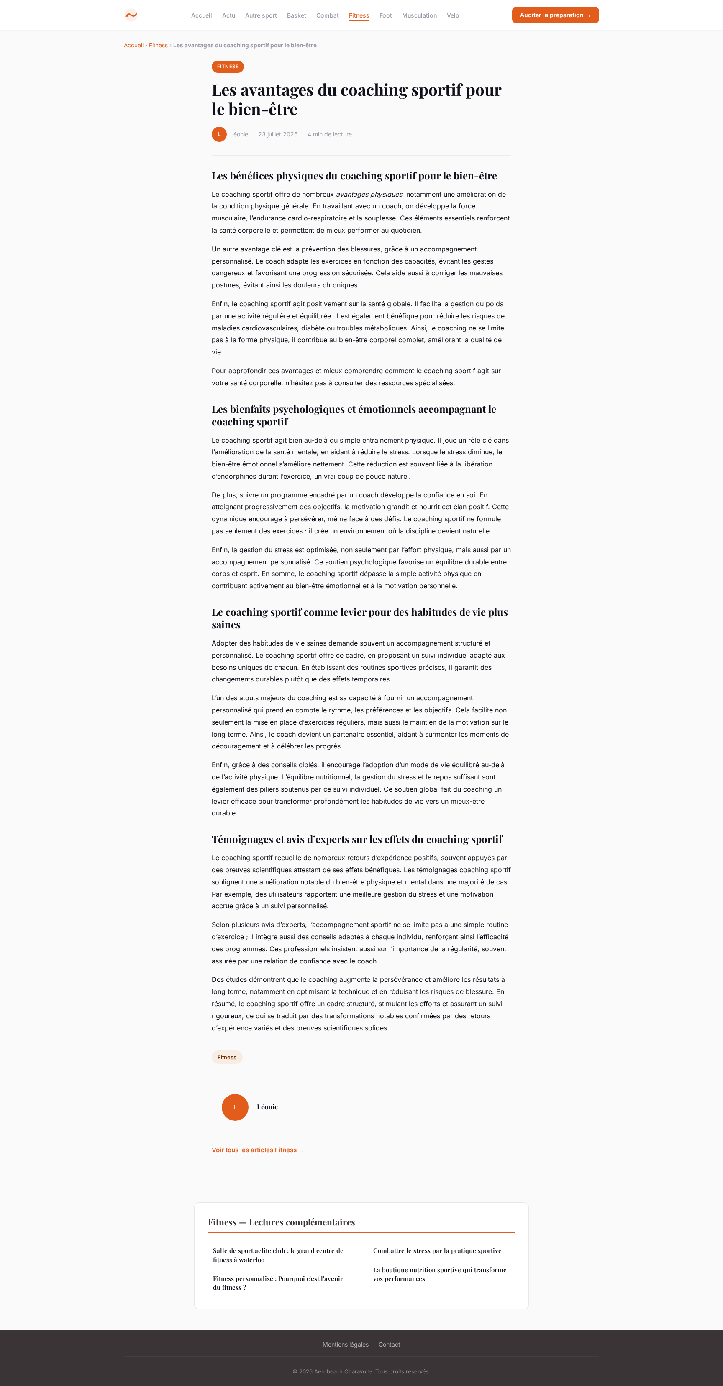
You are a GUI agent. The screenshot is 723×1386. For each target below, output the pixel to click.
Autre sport (261, 14)
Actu (228, 14)
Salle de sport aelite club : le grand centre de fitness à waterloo (278, 1254)
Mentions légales (346, 1344)
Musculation (419, 14)
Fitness (359, 14)
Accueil (201, 14)
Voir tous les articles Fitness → (258, 1150)
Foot (385, 14)
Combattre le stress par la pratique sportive (437, 1250)
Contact (389, 1344)
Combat (327, 14)
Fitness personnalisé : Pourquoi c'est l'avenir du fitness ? (278, 1282)
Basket (296, 14)
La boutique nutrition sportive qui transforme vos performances (440, 1274)
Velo (453, 14)
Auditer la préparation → (555, 14)
